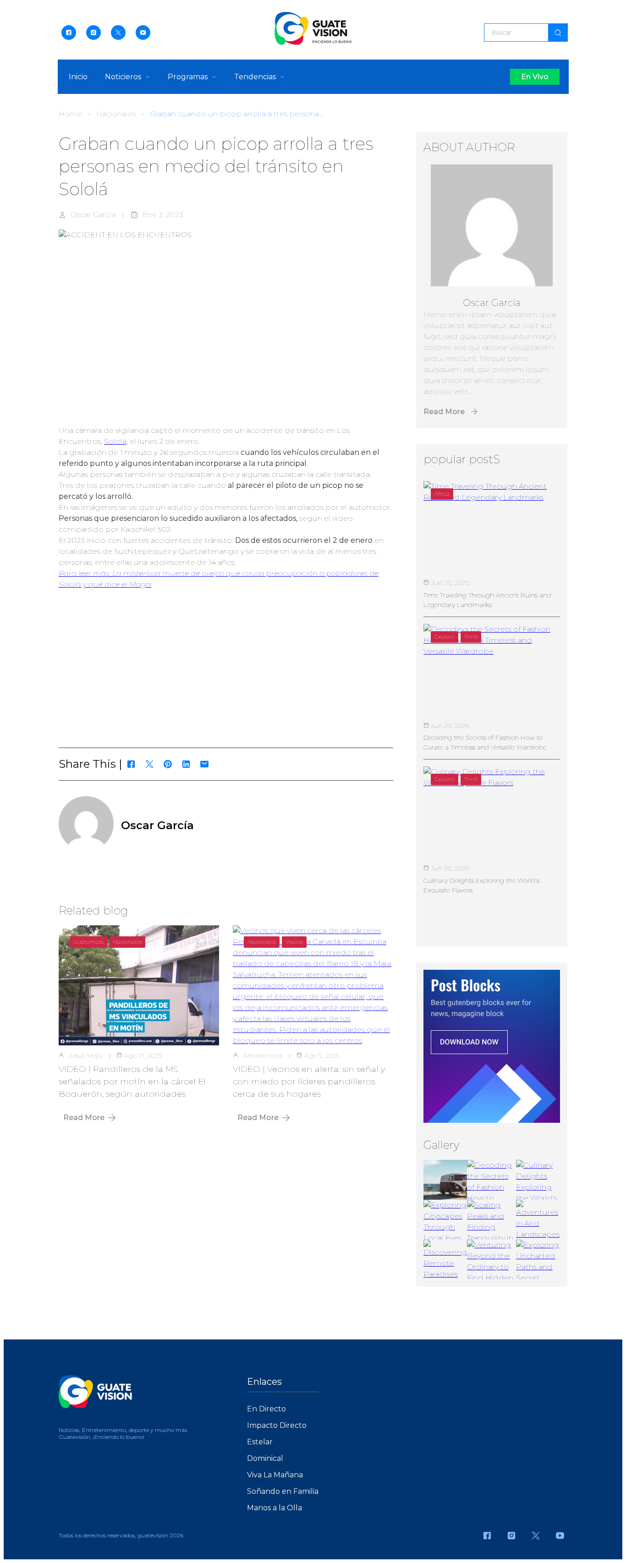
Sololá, (116, 441)
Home (70, 113)
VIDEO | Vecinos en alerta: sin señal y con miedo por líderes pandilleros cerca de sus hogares (309, 1081)
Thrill (471, 636)
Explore (444, 636)
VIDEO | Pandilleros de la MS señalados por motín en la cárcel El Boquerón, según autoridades (132, 1081)
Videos (294, 941)
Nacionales (116, 113)
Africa (442, 493)
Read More (83, 1117)
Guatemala (88, 941)
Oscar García (93, 214)
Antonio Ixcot (263, 1055)
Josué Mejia (86, 1055)
